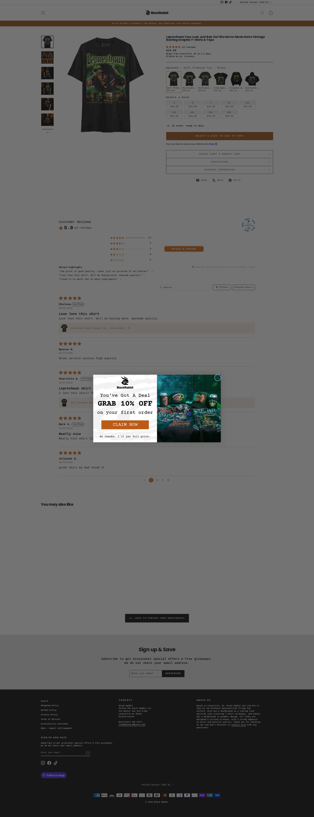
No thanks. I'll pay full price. (125, 436)
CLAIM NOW (125, 424)
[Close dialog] (218, 378)
